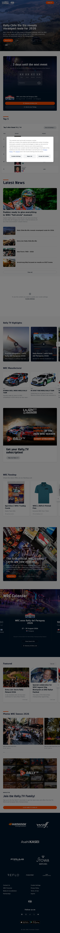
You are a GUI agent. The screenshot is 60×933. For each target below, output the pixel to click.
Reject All (29, 156)
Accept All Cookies (44, 156)
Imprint (17, 151)
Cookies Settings (16, 156)
